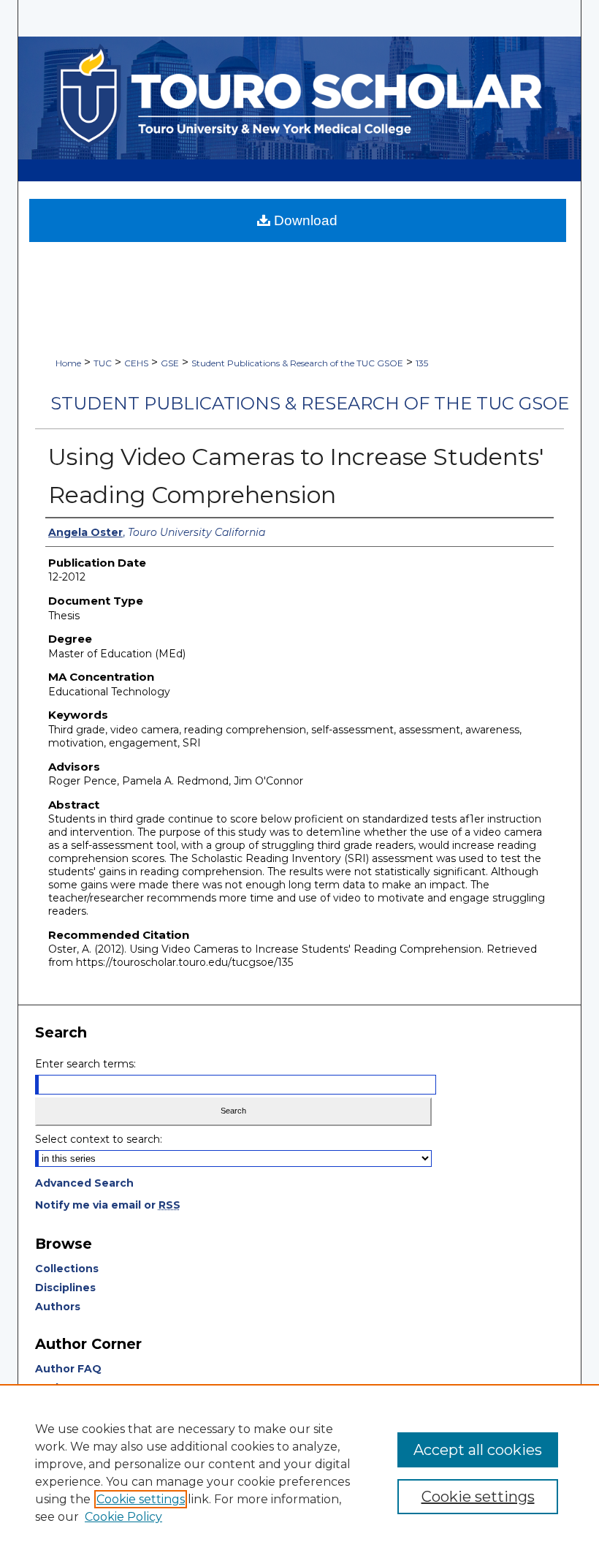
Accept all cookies (477, 1450)
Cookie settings (140, 1499)
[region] (299, 1472)
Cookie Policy (123, 1517)
